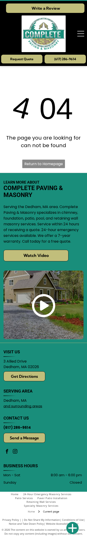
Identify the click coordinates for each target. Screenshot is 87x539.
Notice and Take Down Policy (26, 523)
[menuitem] (17, 494)
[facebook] (6, 452)
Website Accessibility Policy (62, 523)
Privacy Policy (10, 519)
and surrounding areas (22, 406)
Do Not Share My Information (42, 519)
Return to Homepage (43, 164)
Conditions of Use (73, 519)
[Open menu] (80, 33)
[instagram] (15, 452)
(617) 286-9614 (17, 427)
